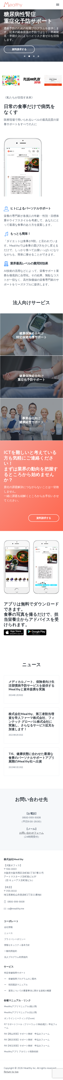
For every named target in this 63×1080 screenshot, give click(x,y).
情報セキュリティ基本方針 (17, 945)
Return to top (11, 1071)
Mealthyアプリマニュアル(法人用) (20, 1012)
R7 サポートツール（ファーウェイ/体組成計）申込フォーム (30, 1026)
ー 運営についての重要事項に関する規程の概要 (27, 990)
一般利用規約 (10, 951)
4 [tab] (38, 56)
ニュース (8, 933)
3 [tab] (34, 56)
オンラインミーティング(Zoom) (19, 1018)
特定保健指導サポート (15, 972)
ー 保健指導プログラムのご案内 (20, 978)
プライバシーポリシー (15, 939)
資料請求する (19, 46)
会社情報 (8, 927)
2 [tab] (29, 56)
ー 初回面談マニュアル (16, 984)
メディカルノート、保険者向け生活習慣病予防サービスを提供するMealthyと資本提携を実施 (31, 685)
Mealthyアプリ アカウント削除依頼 (21, 1051)
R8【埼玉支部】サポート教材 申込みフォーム (27, 1045)
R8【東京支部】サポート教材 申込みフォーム (27, 1039)
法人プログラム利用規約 (16, 957)
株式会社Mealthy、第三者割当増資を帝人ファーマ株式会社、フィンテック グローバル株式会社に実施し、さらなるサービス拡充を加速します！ (31, 721)
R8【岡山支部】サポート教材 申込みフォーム (27, 1033)
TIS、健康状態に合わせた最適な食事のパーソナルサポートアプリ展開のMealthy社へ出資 (31, 758)
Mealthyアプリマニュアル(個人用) (20, 1006)
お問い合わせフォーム (31, 833)
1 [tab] (24, 56)
